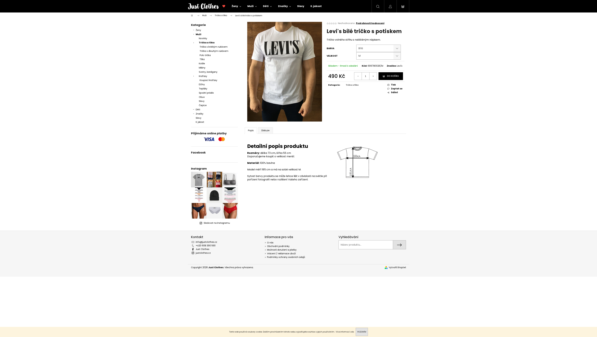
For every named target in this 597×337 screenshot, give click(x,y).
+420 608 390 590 (206, 245)
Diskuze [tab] (265, 130)
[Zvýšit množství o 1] (373, 76)
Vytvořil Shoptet (397, 267)
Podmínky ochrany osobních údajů (286, 257)
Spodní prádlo (206, 92)
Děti (198, 109)
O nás (270, 242)
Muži (198, 34)
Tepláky (203, 88)
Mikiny (202, 67)
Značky (199, 113)
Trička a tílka (206, 42)
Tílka (202, 59)
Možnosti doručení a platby (282, 249)
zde (352, 331)
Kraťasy (203, 76)
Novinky (203, 38)
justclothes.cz (203, 252)
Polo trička (205, 55)
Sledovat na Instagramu (217, 223)
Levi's (399, 65)
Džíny (202, 84)
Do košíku (393, 76)
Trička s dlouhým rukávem (214, 51)
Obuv (202, 97)
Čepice (203, 105)
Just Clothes (202, 249)
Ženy (198, 30)
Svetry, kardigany (208, 71)
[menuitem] (223, 6)
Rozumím (361, 331)
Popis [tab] (251, 130)
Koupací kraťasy (208, 80)
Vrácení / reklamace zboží (281, 253)
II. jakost (200, 122)
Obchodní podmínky (278, 246)
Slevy (201, 101)
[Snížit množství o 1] (358, 76)
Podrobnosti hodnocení (370, 23)
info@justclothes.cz (206, 242)
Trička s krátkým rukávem (214, 46)
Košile (202, 63)
